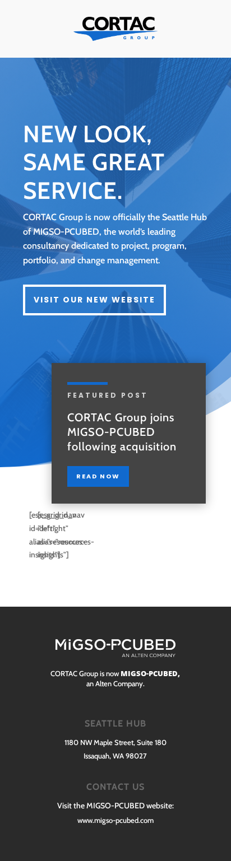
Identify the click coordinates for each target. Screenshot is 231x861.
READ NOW (98, 476)
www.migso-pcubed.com (115, 820)
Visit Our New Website (94, 299)
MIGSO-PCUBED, (149, 673)
